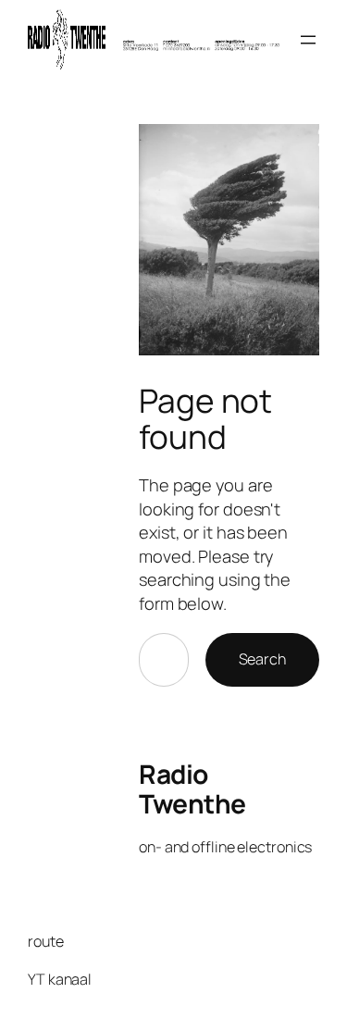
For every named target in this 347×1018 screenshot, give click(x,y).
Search (262, 659)
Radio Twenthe (192, 788)
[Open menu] (308, 40)
